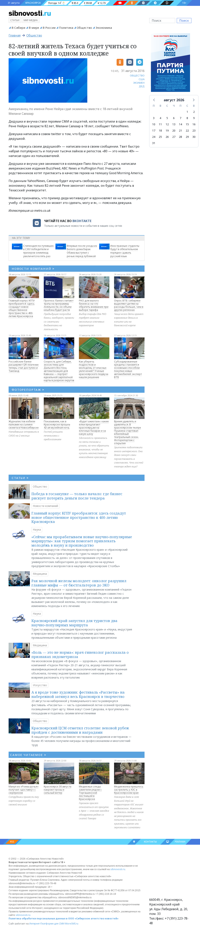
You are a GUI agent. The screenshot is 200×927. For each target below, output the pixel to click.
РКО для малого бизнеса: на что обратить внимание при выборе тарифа (93, 305)
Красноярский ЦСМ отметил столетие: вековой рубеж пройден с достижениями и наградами (80, 730)
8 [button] (187, 118)
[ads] (170, 64)
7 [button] (180, 118)
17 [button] (153, 130)
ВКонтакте (81, 221)
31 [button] (153, 143)
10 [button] (153, 124)
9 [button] (194, 118)
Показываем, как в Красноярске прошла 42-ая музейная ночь (57, 424)
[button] (154, 100)
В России (49, 28)
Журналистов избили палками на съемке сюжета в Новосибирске (24, 424)
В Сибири (18, 28)
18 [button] (160, 130)
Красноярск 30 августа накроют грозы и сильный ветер (57, 789)
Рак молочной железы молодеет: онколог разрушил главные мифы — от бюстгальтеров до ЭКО (78, 582)
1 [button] (187, 112)
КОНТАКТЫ (150, 841)
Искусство (40, 685)
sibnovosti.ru (117, 869)
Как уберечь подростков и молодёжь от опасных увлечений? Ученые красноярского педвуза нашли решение (93, 369)
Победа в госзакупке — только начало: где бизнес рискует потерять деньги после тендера (76, 495)
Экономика (104, 28)
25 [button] (160, 137)
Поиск (184, 20)
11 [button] (160, 124)
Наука (37, 529)
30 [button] (194, 137)
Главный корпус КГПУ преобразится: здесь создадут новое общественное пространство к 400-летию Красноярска (22, 308)
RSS (12, 841)
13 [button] (173, 124)
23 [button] (194, 130)
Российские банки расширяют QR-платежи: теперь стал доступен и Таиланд (24, 366)
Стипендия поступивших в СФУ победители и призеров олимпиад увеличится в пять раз (38, 251)
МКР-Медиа (31, 20)
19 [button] (167, 130)
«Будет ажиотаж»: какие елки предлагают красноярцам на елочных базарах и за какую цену (94, 428)
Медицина (40, 574)
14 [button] (180, 124)
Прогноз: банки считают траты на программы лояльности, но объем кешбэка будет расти (58, 305)
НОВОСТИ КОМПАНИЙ (33, 269)
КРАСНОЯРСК (33, 2)
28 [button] (180, 137)
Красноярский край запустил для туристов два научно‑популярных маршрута (74, 622)
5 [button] (167, 118)
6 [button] (174, 118)
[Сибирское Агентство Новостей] (30, 13)
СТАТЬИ (20, 478)
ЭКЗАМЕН (139, 82)
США (142, 79)
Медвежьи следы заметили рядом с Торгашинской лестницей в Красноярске (90, 793)
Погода (52, 3)
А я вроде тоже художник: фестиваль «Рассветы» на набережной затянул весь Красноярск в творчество (78, 694)
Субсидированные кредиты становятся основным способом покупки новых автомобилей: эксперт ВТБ (128, 369)
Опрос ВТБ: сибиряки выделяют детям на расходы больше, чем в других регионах (128, 305)
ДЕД (142, 86)
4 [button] (160, 118)
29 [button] (187, 137)
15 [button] (187, 124)
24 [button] (153, 137)
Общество (84, 28)
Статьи (14, 20)
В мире (34, 28)
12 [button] (167, 124)
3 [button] (153, 118)
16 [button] (194, 124)
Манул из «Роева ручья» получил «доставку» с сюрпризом (23, 789)
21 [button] (180, 130)
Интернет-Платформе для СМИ (46, 923)
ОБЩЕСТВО (137, 75)
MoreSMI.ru (71, 923)
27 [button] (173, 137)
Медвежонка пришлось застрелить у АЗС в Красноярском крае (128, 789)
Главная (15, 35)
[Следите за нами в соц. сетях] (120, 3)
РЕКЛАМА (180, 841)
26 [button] (167, 137)
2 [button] (194, 112)
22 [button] (187, 130)
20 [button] (173, 130)
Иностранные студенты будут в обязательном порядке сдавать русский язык (124, 251)
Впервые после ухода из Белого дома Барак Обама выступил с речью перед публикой (82, 251)
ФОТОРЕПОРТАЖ (28, 390)
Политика (66, 28)
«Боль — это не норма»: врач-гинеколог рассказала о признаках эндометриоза (80, 654)
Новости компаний (45, 506)
